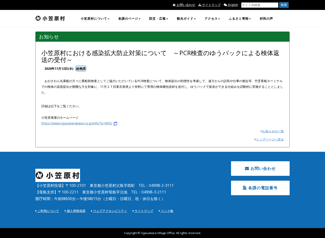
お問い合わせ (262, 168)
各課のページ (128, 18)
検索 (284, 5)
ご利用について (47, 211)
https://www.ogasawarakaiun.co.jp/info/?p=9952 (77, 123)
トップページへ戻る (270, 139)
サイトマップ (211, 5)
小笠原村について (94, 18)
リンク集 (166, 211)
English (232, 5)
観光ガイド (185, 18)
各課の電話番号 (262, 187)
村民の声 (266, 18)
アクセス (211, 18)
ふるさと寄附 (239, 18)
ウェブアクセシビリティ (109, 211)
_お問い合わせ (185, 5)
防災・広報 (157, 18)
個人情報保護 (75, 211)
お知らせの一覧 (273, 131)
